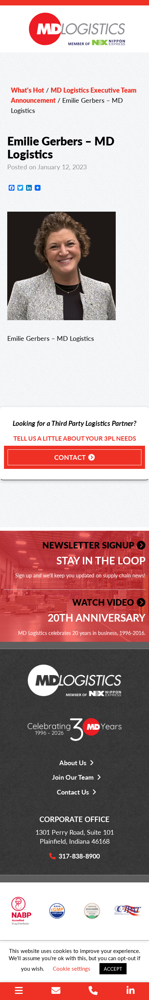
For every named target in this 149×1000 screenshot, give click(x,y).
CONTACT (70, 457)
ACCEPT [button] (113, 968)
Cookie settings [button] (71, 968)
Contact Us (73, 791)
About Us (72, 762)
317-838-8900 (79, 855)
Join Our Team (73, 776)
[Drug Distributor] (21, 913)
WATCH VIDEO (103, 602)
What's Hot (27, 89)
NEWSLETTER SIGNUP (88, 545)
